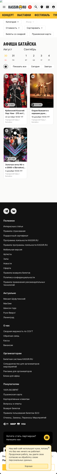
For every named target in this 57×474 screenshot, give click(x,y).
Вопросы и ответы (12, 403)
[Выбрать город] (41, 7)
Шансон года (9, 308)
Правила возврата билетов (16, 272)
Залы (6, 259)
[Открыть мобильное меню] (4, 7)
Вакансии (8, 345)
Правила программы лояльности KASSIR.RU (25, 245)
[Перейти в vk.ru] (14, 211)
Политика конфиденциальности (19, 277)
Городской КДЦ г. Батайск (12, 121)
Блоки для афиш (11, 376)
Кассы (6, 340)
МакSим (7, 303)
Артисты (7, 254)
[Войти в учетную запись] (53, 7)
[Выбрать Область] (47, 7)
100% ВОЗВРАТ (10, 390)
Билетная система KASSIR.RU (18, 359)
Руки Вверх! (9, 312)
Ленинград (8, 317)
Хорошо (28, 466)
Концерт (8, 15)
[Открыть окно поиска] (36, 7)
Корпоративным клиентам (16, 399)
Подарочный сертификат (15, 235)
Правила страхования (14, 231)
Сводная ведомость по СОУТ (18, 331)
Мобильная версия (12, 249)
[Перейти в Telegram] (6, 211)
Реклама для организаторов (17, 371)
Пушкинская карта (12, 394)
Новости (7, 263)
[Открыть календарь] (5, 66)
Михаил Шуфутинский (14, 299)
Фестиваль (42, 15)
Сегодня (35, 66)
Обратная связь (11, 336)
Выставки (24, 15)
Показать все (19, 66)
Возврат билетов (11, 408)
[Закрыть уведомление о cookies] (48, 447)
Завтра (48, 66)
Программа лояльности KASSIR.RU (20, 240)
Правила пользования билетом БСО (21, 413)
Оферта (7, 268)
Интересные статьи (13, 226)
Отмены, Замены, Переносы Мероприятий (24, 417)
